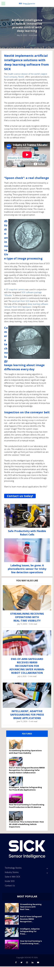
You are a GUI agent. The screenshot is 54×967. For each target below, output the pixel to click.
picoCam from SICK (21, 301)
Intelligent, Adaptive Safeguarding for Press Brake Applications (27, 714)
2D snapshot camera (15, 289)
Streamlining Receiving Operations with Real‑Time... (31, 907)
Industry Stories (12, 872)
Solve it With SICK (12, 876)
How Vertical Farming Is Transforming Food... (31, 942)
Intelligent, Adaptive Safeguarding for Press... (30, 931)
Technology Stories (13, 867)
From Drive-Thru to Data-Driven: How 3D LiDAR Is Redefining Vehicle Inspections (26, 824)
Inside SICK (10, 881)
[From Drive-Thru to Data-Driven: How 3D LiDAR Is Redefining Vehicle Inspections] (17, 816)
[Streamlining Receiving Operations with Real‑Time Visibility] (17, 744)
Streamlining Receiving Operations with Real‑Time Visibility (27, 617)
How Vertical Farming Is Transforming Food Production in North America (26, 805)
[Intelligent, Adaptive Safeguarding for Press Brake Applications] (17, 781)
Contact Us (10, 885)
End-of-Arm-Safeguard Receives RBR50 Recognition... (31, 919)
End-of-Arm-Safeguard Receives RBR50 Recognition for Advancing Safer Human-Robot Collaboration (27, 666)
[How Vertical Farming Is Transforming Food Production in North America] (17, 798)
